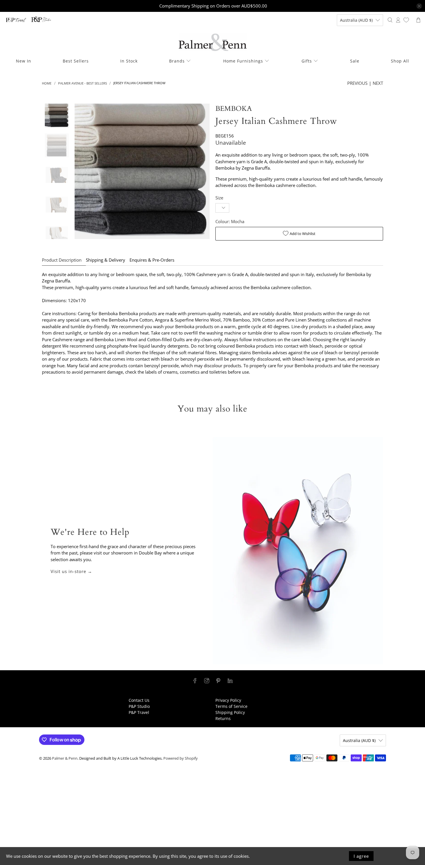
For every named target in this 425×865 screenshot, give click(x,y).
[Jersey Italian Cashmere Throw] (142, 171)
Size (219, 198)
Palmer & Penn (64, 758)
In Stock (129, 61)
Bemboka (233, 108)
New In (23, 61)
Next (378, 83)
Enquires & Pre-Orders (152, 260)
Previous (357, 83)
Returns (223, 718)
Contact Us (139, 700)
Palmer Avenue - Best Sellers (82, 83)
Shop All (400, 61)
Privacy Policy (228, 700)
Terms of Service (231, 706)
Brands (177, 61)
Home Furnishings (243, 61)
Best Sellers (76, 61)
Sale (354, 61)
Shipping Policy (230, 712)
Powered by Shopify (180, 758)
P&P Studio (139, 706)
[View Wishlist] (406, 20)
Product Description (62, 260)
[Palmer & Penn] (213, 42)
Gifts (307, 61)
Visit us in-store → (71, 571)
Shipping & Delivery (105, 260)
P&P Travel (139, 712)
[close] (419, 6)
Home (46, 83)
